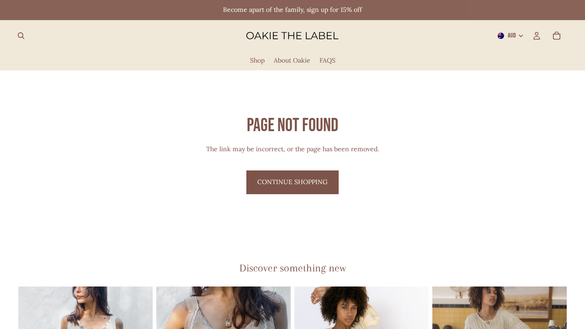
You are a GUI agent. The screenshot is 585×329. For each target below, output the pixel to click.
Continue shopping (292, 182)
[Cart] (557, 36)
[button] (292, 10)
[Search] (21, 36)
